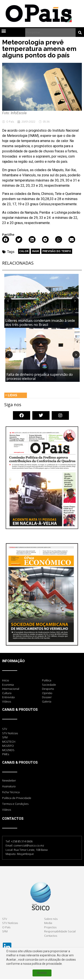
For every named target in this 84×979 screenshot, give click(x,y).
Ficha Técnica (11, 792)
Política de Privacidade (16, 798)
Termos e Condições (15, 804)
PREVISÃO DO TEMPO (56, 251)
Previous (8, 300)
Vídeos (6, 810)
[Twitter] (41, 415)
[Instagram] (60, 415)
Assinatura (9, 786)
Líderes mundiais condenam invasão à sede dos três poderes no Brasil (40, 322)
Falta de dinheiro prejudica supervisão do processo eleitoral (39, 376)
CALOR (23, 251)
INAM (35, 251)
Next (75, 300)
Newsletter (9, 780)
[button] (3, 30)
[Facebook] (21, 415)
